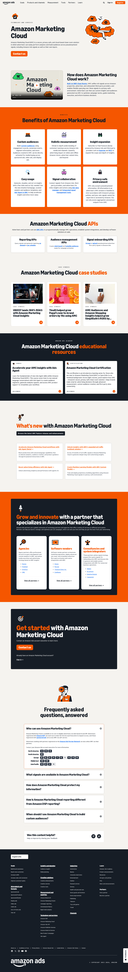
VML (23, 572)
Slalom (89, 569)
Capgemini (90, 577)
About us (13, 948)
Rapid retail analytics (46, 909)
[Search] (104, 3)
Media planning (44, 872)
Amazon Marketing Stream (47, 900)
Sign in (110, 2)
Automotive (73, 869)
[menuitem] (19, 901)
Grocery (72, 886)
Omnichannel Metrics (46, 906)
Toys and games (74, 904)
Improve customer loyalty (18, 880)
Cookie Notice (60, 948)
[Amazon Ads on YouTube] (22, 951)
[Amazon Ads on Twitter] (15, 951)
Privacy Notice (36, 948)
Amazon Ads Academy (106, 869)
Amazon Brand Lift (45, 898)
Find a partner (103, 892)
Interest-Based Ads (48, 948)
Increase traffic (15, 875)
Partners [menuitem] (103, 889)
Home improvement (75, 895)
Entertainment (74, 878)
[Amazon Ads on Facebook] (26, 951)
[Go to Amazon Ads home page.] (28, 962)
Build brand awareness (17, 869)
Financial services (74, 883)
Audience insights (45, 869)
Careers (84, 948)
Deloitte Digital (92, 574)
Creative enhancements (47, 880)
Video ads (13, 903)
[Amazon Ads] (7, 2)
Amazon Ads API (45, 924)
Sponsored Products (16, 895)
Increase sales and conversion (19, 878)
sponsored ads (41, 737)
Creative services (45, 883)
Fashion (72, 880)
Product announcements (106, 872)
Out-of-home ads (16, 909)
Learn (80, 3)
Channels (73, 913)
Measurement (53, 3)
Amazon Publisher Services (47, 927)
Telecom (72, 901)
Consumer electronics (76, 875)
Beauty (72, 872)
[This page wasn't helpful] (93, 836)
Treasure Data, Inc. (61, 569)
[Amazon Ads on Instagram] (19, 951)
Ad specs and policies (105, 878)
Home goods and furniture (77, 892)
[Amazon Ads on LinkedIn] (12, 951)
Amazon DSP (40, 736)
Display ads (14, 900)
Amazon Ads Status (72, 948)
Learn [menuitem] (102, 866)
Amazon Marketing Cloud (47, 921)
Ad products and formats (16, 887)
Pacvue (57, 567)
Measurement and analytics (46, 893)
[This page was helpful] (99, 836)
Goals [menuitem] (13, 866)
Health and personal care (77, 889)
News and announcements (107, 883)
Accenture (90, 571)
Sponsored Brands (16, 898)
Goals (22, 3)
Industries (73, 866)
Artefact (25, 569)
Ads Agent (43, 936)
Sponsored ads (15, 892)
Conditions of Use (24, 948)
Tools (63, 3)
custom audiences (28, 146)
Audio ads (13, 906)
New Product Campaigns (47, 933)
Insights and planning (47, 866)
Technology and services (49, 915)
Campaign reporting (45, 903)
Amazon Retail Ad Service (47, 930)
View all (13, 912)
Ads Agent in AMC (21, 192)
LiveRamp (58, 572)
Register (120, 3)
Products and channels (36, 3)
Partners (71, 3)
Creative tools (44, 886)
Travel (72, 907)
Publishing (73, 898)
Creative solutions (46, 878)
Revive (24, 564)
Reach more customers (17, 872)
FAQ (101, 880)
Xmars (57, 564)
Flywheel (25, 567)
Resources (102, 875)
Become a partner (105, 895)
